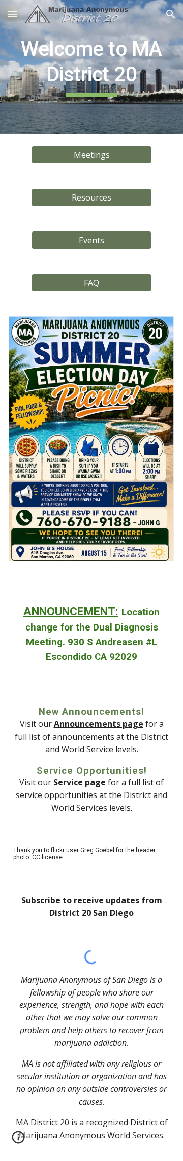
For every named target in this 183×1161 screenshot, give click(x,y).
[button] (12, 14)
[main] (91, 66)
